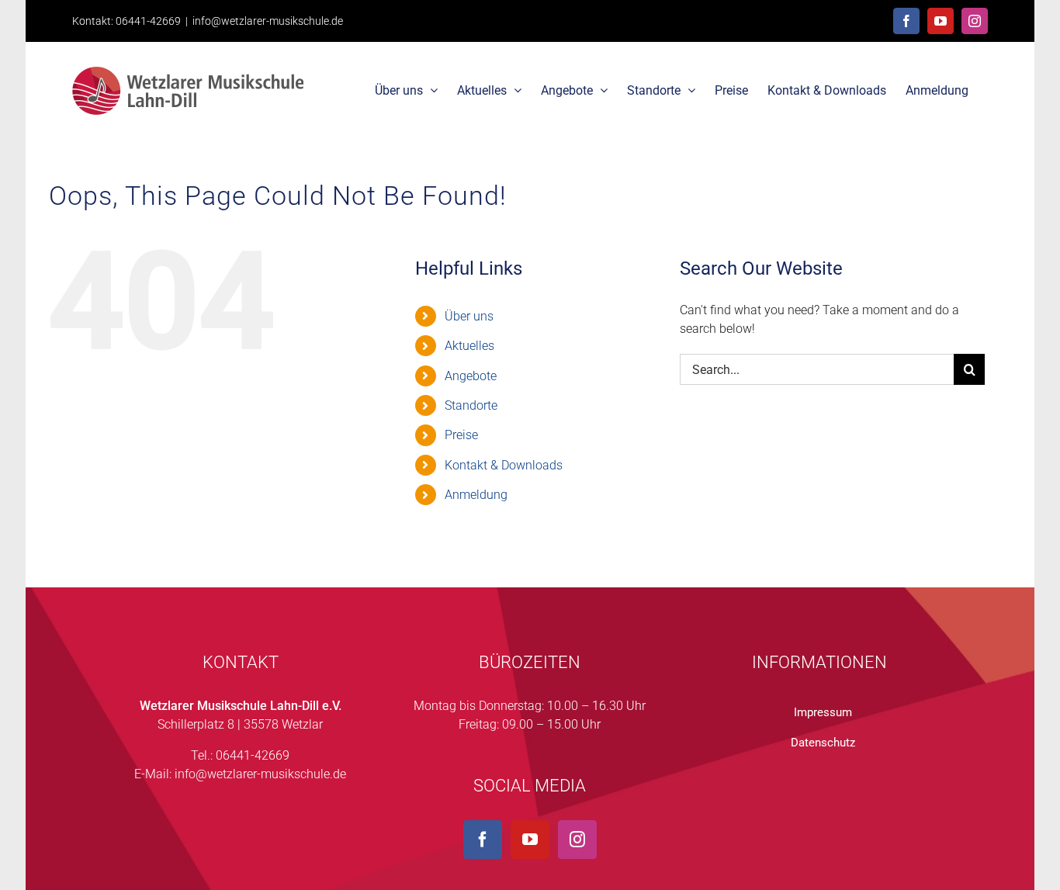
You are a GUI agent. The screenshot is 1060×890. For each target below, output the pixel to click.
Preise (461, 435)
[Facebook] (482, 839)
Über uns (469, 316)
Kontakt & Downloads (504, 465)
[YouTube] (530, 839)
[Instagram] (577, 839)
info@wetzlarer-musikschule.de (267, 21)
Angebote (471, 376)
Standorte (471, 405)
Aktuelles (469, 345)
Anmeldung (476, 494)
